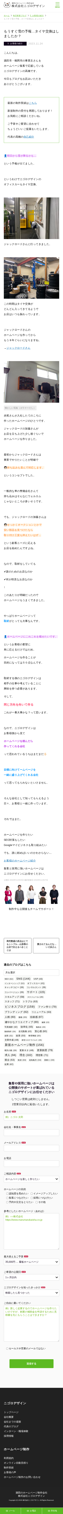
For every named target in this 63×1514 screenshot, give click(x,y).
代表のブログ (11, 1426)
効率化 (27, 1026)
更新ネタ (27, 1050)
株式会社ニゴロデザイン (28, 5)
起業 (9, 1064)
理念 (26, 1055)
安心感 (41, 1031)
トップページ (11, 1412)
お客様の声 (10, 1472)
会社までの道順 (12, 1421)
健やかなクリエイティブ (22, 1022)
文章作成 (12, 1040)
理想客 (42, 1055)
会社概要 (9, 1417)
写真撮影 (11, 1027)
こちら (33, 103)
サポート (36, 992)
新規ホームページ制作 (24, 1044)
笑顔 (22, 1060)
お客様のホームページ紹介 (20, 860)
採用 (9, 1036)
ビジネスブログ (20, 1006)
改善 (21, 1035)
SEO (9, 979)
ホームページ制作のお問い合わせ (22, 1477)
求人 (10, 1055)
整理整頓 (34, 1036)
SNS (23, 978)
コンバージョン (14, 992)
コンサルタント (36, 987)
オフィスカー (35, 983)
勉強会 (41, 1027)
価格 (23, 1017)
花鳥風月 (35, 1060)
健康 (45, 1022)
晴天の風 (11, 1050)
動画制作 (10, 1031)
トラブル (30, 1001)
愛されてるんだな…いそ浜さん (46, 945)
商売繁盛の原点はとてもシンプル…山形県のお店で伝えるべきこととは (17, 945)
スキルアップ (14, 997)
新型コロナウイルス (32, 1040)
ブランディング (16, 1012)
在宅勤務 (25, 1031)
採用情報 (9, 1436)
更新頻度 (45, 1050)
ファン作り (47, 1006)
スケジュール (35, 997)
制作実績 (9, 1467)
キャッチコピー (14, 987)
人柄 (10, 1017)
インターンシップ (14, 983)
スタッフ (12, 1001)
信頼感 (36, 1017)
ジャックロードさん (18, 348)
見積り (49, 1060)
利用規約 (9, 1458)
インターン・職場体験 (16, 1431)
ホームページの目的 (15, 1189)
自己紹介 (29, 136)
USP (38, 979)
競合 (10, 1060)
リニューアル (41, 1012)
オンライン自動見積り (16, 1463)
